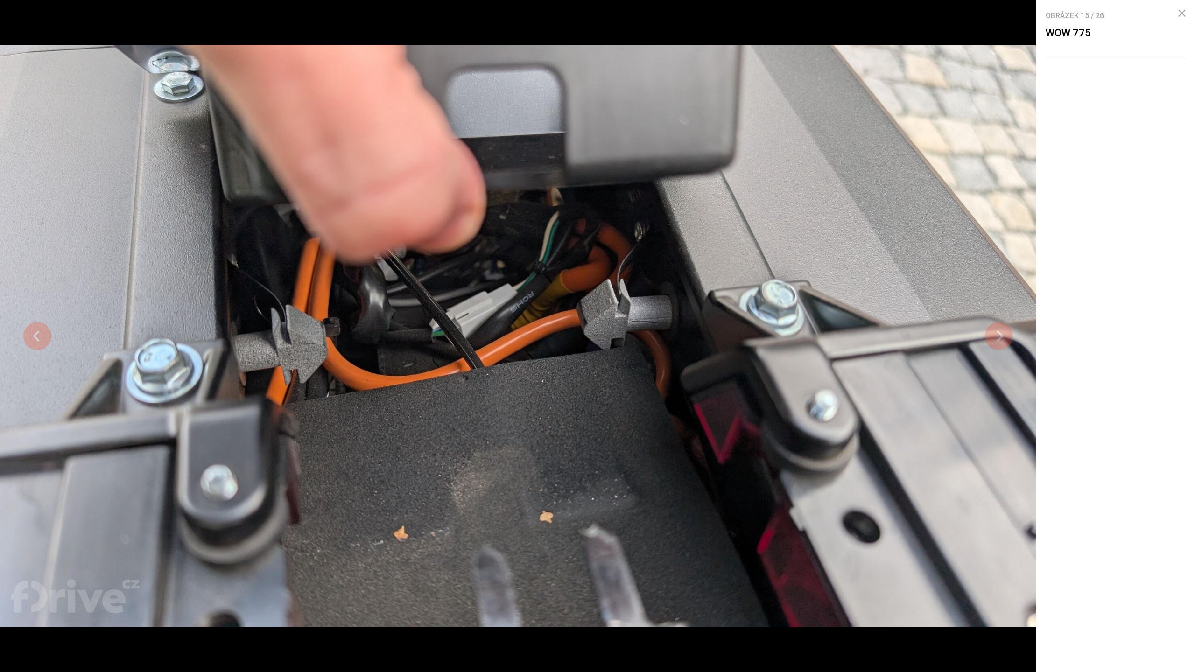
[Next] (999, 336)
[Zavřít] (1182, 13)
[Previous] (37, 336)
